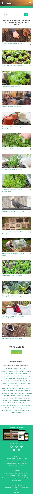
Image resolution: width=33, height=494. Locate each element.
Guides (25, 459)
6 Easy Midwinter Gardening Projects (12, 169)
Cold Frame (18, 374)
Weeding (22, 410)
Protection (20, 396)
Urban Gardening (17, 408)
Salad (21, 400)
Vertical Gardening (7, 410)
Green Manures (8, 386)
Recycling (26, 398)
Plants (19, 461)
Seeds (4, 403)
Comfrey (25, 374)
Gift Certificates (10, 475)
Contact (24, 475)
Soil (13, 403)
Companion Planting (19, 376)
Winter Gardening (17, 413)
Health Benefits (6, 388)
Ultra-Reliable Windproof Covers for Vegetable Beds (12, 190)
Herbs (14, 388)
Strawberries (15, 405)
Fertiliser (28, 381)
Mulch (19, 388)
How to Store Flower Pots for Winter (12, 106)
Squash (3, 405)
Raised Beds (13, 398)
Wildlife (28, 410)
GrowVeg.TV (11, 461)
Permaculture (5, 393)
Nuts (23, 388)
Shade (9, 403)
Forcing (16, 383)
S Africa (16, 490)
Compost (29, 376)
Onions (28, 388)
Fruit (20, 383)
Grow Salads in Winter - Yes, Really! (12, 275)
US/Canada (7, 487)
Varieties (25, 408)
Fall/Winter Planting (19, 381)
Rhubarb (5, 400)
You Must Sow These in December (11, 86)
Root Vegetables (13, 400)
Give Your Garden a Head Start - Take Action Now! (12, 232)
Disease (10, 381)
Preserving (13, 396)
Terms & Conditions (25, 478)
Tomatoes (8, 408)
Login (15, 478)
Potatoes (6, 396)
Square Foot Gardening (22, 403)
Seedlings (27, 400)
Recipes (20, 398)
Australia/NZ (25, 487)
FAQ (19, 475)
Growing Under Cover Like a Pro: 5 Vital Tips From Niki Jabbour (13, 317)
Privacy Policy (16, 480)
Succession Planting (26, 405)
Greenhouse (17, 386)
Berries (16, 371)
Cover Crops (15, 378)
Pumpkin (5, 398)
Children (11, 374)
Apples (16, 369)
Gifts (29, 383)
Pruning (27, 396)
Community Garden (6, 376)
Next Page (16, 352)
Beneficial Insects (11, 463)
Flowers (4, 383)
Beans (24, 369)
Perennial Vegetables (24, 391)
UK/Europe (16, 487)
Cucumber (4, 381)
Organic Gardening (7, 391)
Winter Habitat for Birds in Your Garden (13, 211)
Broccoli (21, 371)
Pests (11, 393)
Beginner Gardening (7, 371)
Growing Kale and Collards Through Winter (13, 296)
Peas (15, 391)
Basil (20, 369)
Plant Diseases (22, 463)
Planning (22, 393)
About (11, 473)
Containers (8, 378)
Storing (9, 405)
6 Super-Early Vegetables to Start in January (12, 44)
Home (5, 473)
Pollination (29, 393)
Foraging (10, 383)
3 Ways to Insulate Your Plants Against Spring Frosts (12, 127)
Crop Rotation (24, 378)
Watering (16, 410)
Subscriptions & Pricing (22, 473)
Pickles (16, 393)
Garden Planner (10, 459)
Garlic (25, 383)
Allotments (9, 369)
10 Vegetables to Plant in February (11, 149)
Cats (6, 374)
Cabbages (28, 371)
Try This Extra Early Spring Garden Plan (12, 66)
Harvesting (25, 386)
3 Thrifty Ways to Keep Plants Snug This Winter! (13, 254)
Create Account (7, 478)
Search (21, 466)
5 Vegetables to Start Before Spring (12, 338)
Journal (19, 459)
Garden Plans (13, 466)
